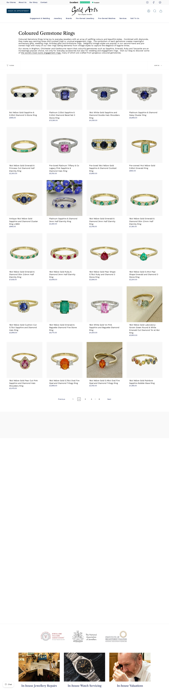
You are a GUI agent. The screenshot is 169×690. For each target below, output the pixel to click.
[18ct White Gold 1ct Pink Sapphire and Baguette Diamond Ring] (104, 304)
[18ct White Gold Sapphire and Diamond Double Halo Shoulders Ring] (104, 92)
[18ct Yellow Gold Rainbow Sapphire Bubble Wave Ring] (144, 360)
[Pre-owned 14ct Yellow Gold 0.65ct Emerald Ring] (144, 145)
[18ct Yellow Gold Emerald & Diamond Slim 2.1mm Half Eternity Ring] (144, 198)
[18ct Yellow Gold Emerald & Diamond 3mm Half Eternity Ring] (104, 198)
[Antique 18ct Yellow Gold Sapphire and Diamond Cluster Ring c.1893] (24, 198)
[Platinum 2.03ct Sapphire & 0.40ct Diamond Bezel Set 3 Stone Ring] (64, 92)
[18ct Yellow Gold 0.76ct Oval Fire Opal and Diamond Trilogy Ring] (64, 360)
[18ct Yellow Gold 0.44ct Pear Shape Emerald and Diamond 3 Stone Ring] (144, 251)
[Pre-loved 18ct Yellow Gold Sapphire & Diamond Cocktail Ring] (104, 145)
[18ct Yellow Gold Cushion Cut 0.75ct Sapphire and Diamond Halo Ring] (24, 304)
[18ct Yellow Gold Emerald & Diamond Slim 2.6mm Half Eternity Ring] (24, 251)
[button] (40, 18)
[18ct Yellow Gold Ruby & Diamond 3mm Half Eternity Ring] (64, 251)
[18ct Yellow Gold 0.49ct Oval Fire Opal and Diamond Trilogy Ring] (104, 360)
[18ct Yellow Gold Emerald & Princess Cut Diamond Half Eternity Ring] (24, 145)
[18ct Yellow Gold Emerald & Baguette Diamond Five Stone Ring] (64, 304)
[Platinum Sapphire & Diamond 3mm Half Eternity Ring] (64, 198)
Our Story (33, 2)
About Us (23, 2)
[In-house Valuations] (130, 667)
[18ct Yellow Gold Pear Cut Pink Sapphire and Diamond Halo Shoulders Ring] (24, 360)
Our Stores (11, 2)
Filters (11, 65)
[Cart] (161, 11)
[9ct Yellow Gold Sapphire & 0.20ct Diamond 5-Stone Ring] (24, 92)
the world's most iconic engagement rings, (41, 53)
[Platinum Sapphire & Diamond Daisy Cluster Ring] (144, 92)
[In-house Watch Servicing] (84, 667)
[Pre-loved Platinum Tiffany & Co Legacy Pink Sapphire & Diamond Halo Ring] (64, 145)
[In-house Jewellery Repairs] (39, 667)
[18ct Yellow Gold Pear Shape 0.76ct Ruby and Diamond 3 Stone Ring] (104, 251)
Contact (44, 2)
